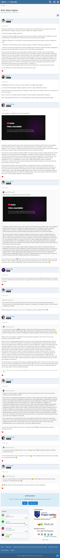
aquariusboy (21, 310)
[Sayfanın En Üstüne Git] (57, 555)
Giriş (25, 503)
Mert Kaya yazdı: (9, 300)
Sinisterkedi (9, 535)
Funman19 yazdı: (9, 327)
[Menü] (58, 2)
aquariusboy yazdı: (10, 192)
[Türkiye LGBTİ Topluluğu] (9, 2)
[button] (3, 515)
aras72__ (8, 515)
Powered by (24, 555)
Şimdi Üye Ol (33, 503)
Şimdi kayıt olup (28, 499)
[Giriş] (54, 2)
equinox (8, 521)
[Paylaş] (57, 15)
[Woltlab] (45, 524)
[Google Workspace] (45, 533)
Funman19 (5, 12)
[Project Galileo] (45, 514)
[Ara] (50, 2)
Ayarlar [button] (25, 515)
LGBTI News (45, 540)
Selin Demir (9, 528)
